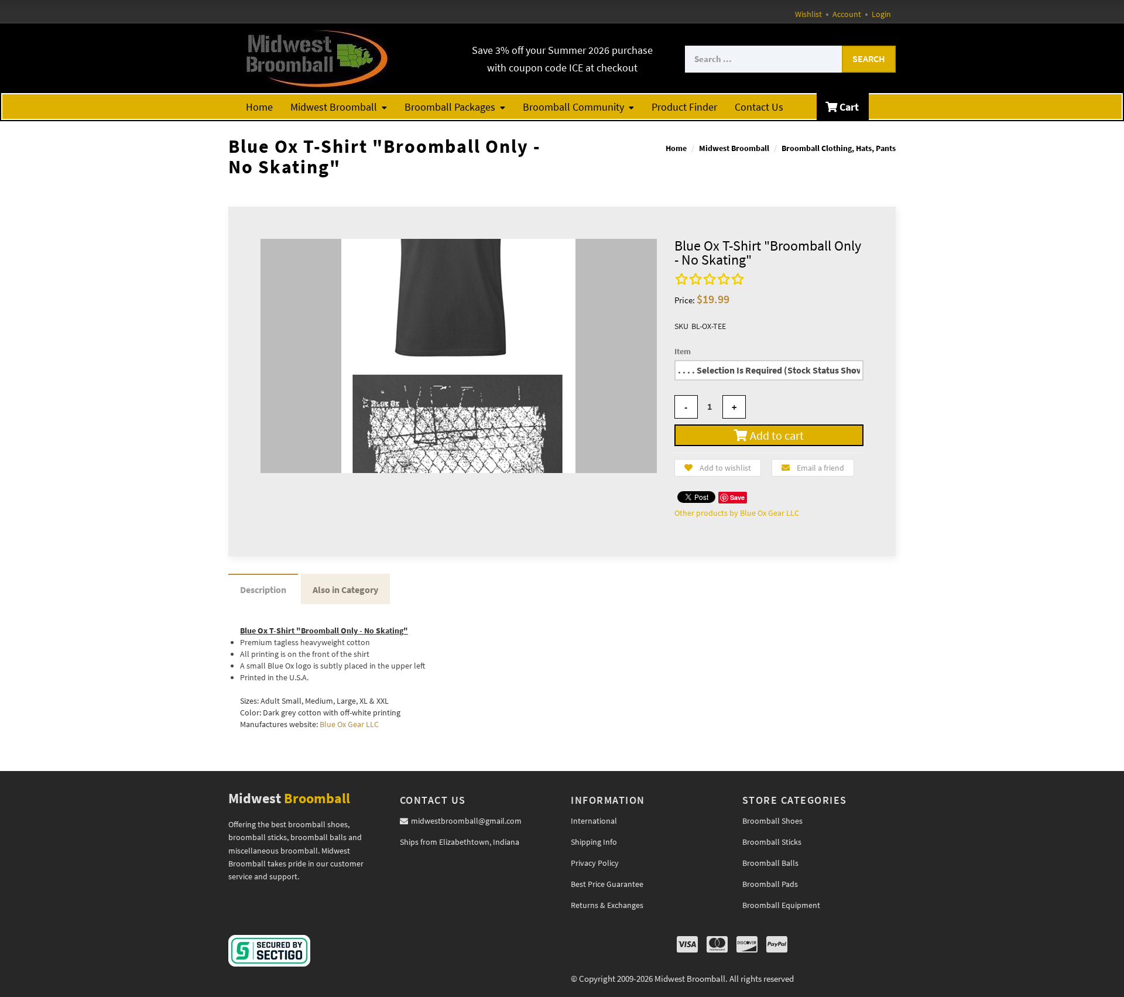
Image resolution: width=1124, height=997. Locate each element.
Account (846, 14)
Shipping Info (594, 842)
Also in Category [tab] (345, 589)
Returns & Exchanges (607, 905)
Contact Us (759, 107)
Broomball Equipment (781, 905)
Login (881, 14)
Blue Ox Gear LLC (349, 724)
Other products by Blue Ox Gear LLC (736, 513)
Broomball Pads (770, 884)
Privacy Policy (595, 863)
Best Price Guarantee (607, 884)
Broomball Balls (770, 863)
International (594, 821)
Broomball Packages (450, 107)
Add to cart (776, 435)
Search (868, 58)
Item (682, 351)
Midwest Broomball (333, 107)
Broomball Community (573, 107)
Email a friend (820, 467)
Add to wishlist (725, 467)
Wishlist (808, 14)
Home (259, 107)
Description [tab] (263, 589)
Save (737, 497)
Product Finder (684, 107)
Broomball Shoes (772, 821)
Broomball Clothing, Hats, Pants (839, 148)
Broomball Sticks (771, 842)
